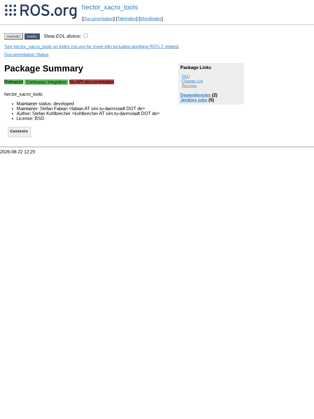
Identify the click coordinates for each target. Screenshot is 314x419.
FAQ (186, 76)
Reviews (189, 85)
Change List (192, 81)
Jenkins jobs (193, 100)
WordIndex (151, 18)
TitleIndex (126, 18)
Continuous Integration (46, 82)
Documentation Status (26, 54)
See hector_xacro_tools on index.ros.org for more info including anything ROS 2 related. (91, 46)
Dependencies (195, 95)
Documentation (98, 18)
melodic (14, 36)
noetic (32, 36)
